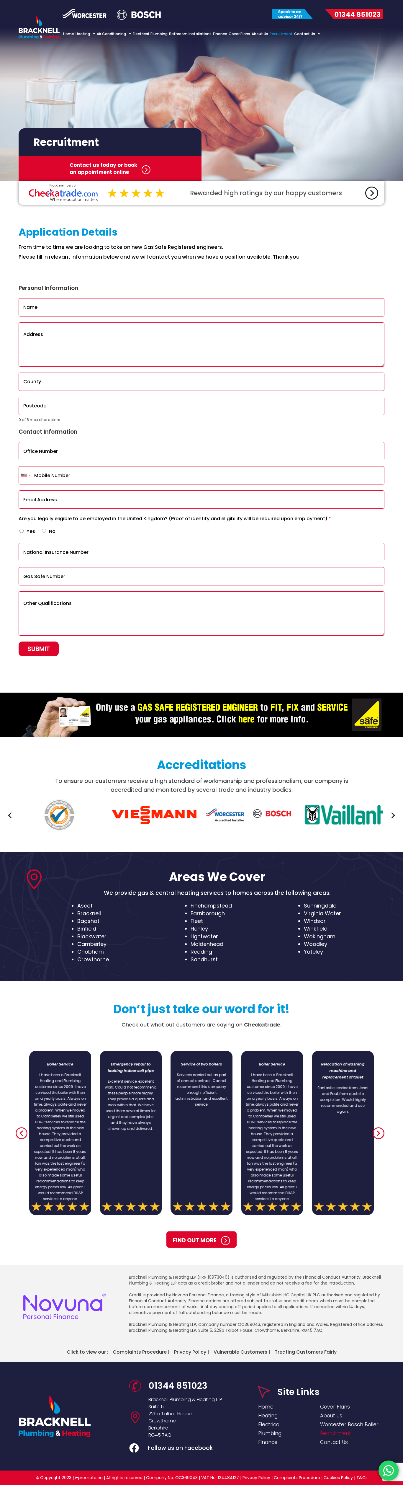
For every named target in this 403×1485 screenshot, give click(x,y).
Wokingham (319, 936)
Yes (31, 531)
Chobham (90, 951)
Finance (220, 33)
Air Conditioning (111, 33)
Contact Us (304, 33)
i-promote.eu (89, 1478)
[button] (10, 815)
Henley (199, 928)
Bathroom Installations (190, 33)
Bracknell (89, 913)
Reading (201, 951)
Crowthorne (93, 959)
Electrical (141, 33)
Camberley (92, 944)
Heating (83, 33)
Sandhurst (204, 959)
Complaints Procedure (297, 1478)
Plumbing (159, 33)
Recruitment (281, 33)
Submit (38, 648)
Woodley (315, 944)
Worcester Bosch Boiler (349, 1424)
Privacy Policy (256, 1478)
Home (68, 33)
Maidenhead (207, 944)
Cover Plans (239, 33)
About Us (260, 33)
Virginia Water (322, 913)
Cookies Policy (338, 1478)
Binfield (86, 928)
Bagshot (88, 921)
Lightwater (204, 936)
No (52, 531)
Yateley (313, 951)
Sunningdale (320, 905)
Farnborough (208, 913)
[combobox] (25, 475)
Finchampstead (211, 905)
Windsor (315, 921)
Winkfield (315, 928)
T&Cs (362, 1478)
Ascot (85, 905)
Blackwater (92, 936)
